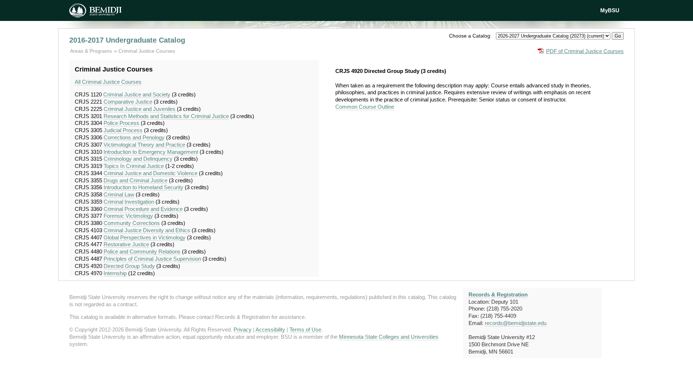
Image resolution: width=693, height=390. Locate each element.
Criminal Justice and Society (136, 94)
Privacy (243, 329)
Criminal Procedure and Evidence (143, 209)
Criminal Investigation (129, 202)
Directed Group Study (129, 266)
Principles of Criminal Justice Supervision (152, 259)
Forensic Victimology (128, 216)
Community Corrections (132, 223)
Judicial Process (123, 130)
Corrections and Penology (134, 137)
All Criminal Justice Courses (108, 82)
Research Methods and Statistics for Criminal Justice (166, 116)
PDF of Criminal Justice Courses (585, 51)
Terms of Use (305, 329)
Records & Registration (498, 294)
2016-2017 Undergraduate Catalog (127, 40)
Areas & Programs (91, 51)
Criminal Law (119, 194)
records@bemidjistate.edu (515, 323)
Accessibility (270, 329)
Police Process (121, 123)
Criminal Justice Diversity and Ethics (147, 230)
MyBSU (609, 10)
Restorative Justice (126, 244)
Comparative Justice (128, 102)
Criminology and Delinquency (138, 159)
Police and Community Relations (142, 251)
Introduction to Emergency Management (151, 152)
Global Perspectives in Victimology (145, 237)
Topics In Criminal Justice (134, 166)
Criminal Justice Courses (146, 51)
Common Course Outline (364, 107)
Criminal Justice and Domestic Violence (150, 173)
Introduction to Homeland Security (143, 187)
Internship (115, 273)
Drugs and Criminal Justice (135, 180)
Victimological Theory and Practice (144, 145)
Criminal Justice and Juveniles (139, 109)
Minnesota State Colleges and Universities (389, 337)
